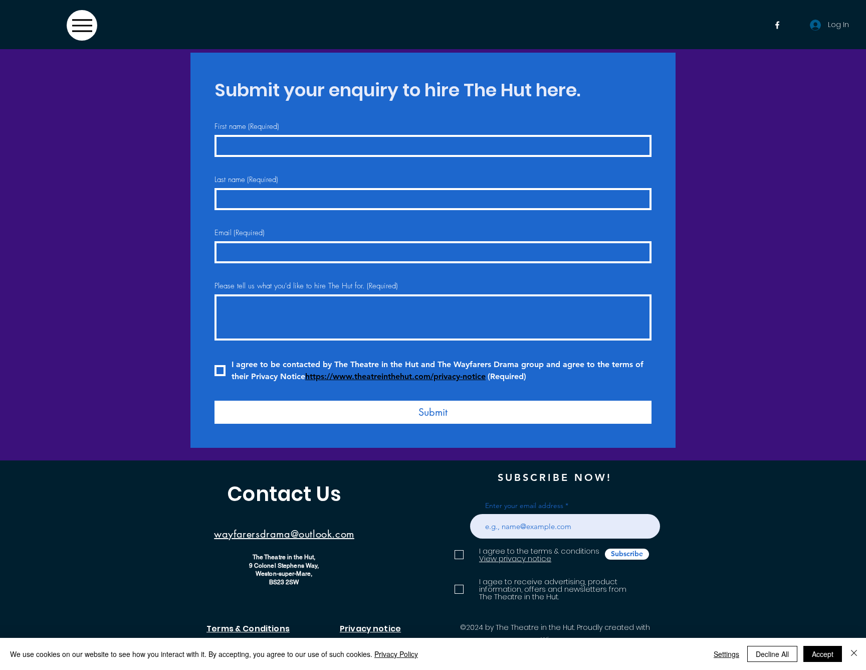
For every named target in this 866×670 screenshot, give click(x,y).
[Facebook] (777, 25)
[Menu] (82, 25)
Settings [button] (726, 654)
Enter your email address (524, 505)
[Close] (854, 654)
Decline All (772, 654)
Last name (246, 179)
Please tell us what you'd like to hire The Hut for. (306, 285)
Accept (822, 654)
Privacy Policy (396, 654)
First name (246, 126)
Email (239, 232)
